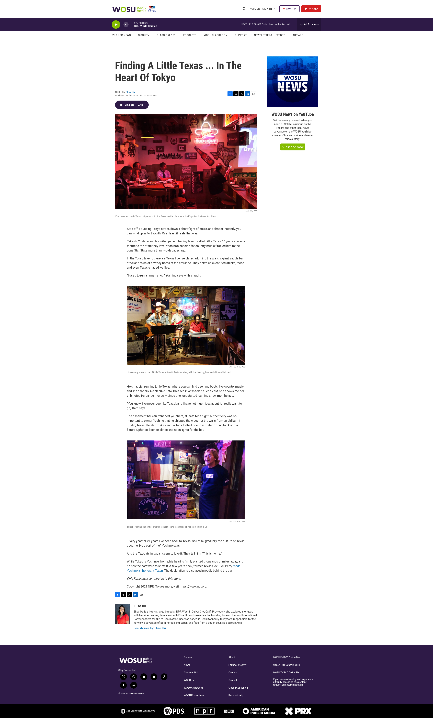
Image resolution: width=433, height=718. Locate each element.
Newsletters (263, 35)
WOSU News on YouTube (292, 114)
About (232, 657)
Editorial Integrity (237, 665)
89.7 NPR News (121, 35)
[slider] (131, 24)
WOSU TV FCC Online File (286, 672)
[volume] (126, 24)
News (187, 665)
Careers (233, 672)
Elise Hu (130, 92)
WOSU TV (144, 35)
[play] (116, 25)
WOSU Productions (194, 695)
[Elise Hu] (122, 614)
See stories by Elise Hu (150, 628)
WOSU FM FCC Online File (286, 657)
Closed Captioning (238, 688)
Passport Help (236, 695)
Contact (233, 680)
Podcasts (190, 35)
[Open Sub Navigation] (274, 8)
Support (241, 35)
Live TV (291, 9)
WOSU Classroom (216, 35)
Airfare (298, 35)
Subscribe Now (292, 147)
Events (280, 35)
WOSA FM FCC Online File (286, 665)
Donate (312, 9)
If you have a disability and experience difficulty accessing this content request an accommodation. (293, 682)
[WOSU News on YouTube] (292, 81)
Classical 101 (166, 35)
